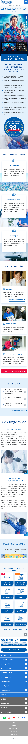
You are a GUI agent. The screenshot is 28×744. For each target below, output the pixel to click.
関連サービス (5, 708)
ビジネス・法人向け (6, 712)
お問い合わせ (14, 734)
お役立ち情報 (5, 703)
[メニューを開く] (26, 2)
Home (14, 722)
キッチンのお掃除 (6, 677)
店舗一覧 (3, 695)
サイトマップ (14, 731)
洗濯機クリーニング (6, 673)
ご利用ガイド (5, 699)
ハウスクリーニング (6, 655)
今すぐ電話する (14, 649)
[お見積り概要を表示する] (21, 2)
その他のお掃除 (5, 690)
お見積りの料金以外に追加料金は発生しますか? (13, 405)
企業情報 (14, 725)
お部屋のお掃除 (5, 681)
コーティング (5, 686)
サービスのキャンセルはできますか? (13, 398)
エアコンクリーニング (7, 660)
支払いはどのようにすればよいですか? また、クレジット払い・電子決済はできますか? (13, 391)
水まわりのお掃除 (6, 668)
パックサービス (5, 664)
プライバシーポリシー (14, 728)
